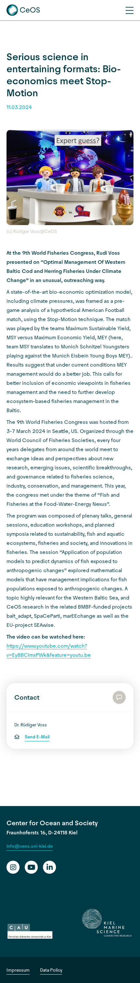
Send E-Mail (37, 737)
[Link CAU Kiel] (29, 931)
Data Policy (51, 970)
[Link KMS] (107, 923)
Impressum (18, 970)
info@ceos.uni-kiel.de (30, 846)
